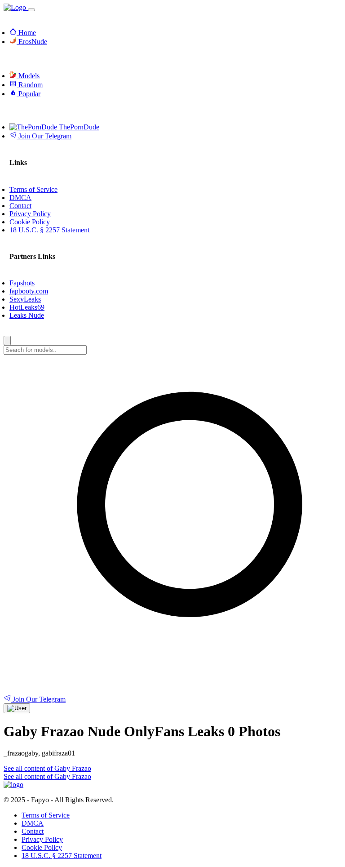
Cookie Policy (42, 847)
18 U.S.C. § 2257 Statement (62, 855)
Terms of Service (46, 815)
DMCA (33, 823)
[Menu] (31, 10)
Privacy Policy (42, 839)
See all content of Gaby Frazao (47, 768)
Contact (33, 831)
